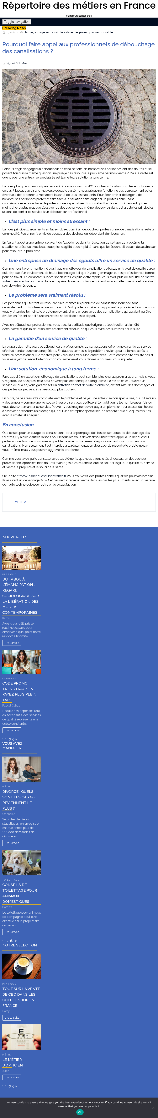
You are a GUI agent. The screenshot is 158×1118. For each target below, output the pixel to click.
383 (11, 739)
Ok (80, 1112)
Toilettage (11, 879)
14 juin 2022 (13, 63)
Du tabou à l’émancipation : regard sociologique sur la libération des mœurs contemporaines (20, 596)
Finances (9, 678)
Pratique (9, 574)
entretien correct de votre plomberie (83, 385)
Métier (7, 786)
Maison (26, 63)
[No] (153, 1108)
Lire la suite (11, 1017)
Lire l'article (11, 642)
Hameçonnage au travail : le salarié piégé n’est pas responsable (68, 32)
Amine (20, 501)
